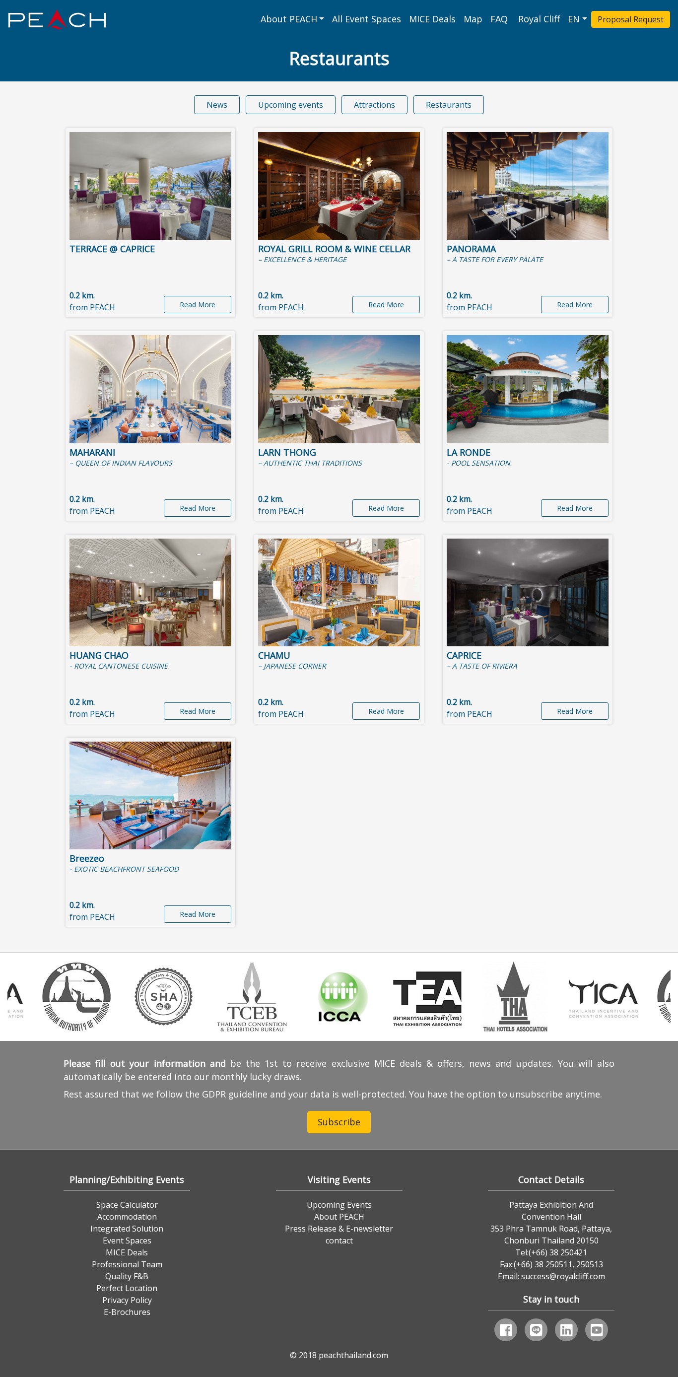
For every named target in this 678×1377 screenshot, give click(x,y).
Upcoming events (290, 104)
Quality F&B (126, 1276)
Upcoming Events (339, 1204)
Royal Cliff (539, 19)
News (216, 104)
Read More (197, 304)
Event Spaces (127, 1240)
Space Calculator (127, 1204)
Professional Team (127, 1264)
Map (473, 19)
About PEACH (289, 19)
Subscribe (339, 1122)
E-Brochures (127, 1312)
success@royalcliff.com (563, 1276)
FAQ (500, 19)
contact (339, 1240)
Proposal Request (631, 19)
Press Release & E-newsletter (339, 1228)
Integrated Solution (126, 1228)
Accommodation (127, 1216)
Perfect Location (126, 1288)
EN (574, 19)
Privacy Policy (127, 1300)
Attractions (374, 104)
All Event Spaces (366, 19)
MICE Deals (432, 19)
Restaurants (449, 104)
